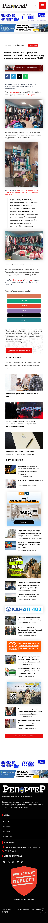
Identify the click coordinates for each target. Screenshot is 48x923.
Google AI (24, 306)
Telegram (28, 280)
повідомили (14, 92)
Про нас (7, 831)
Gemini (24, 310)
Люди (31, 45)
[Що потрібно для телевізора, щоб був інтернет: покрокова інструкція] (10, 545)
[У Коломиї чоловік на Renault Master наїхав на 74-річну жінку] (10, 620)
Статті (6, 821)
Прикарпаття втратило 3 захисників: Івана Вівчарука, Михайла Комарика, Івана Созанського (29, 470)
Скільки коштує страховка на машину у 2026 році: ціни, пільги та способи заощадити (30, 670)
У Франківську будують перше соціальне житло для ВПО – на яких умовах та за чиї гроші (29, 533)
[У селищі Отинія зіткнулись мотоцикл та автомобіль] (10, 597)
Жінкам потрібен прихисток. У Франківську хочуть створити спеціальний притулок (22, 192)
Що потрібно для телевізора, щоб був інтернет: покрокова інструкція (29, 544)
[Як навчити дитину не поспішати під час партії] (10, 483)
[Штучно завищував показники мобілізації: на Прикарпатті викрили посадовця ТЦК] (10, 585)
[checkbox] (43, 911)
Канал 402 (8, 836)
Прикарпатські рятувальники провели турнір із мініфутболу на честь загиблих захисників (29, 659)
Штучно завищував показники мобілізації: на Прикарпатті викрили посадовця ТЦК (29, 585)
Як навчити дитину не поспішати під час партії (30, 481)
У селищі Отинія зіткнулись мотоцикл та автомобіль (28, 595)
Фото (35, 45)
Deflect (31, 899)
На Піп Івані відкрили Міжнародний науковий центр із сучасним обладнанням (30, 629)
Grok (24, 315)
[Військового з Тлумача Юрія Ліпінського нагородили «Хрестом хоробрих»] (10, 723)
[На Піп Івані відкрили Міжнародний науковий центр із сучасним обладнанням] (10, 630)
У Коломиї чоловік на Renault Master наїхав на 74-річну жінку (29, 618)
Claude (24, 296)
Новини (7, 826)
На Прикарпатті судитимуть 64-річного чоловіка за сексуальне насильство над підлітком (30, 711)
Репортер (31, 95)
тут (6, 368)
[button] (7, 76)
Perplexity (24, 320)
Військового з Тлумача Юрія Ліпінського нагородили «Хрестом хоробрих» (29, 722)
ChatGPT (24, 301)
